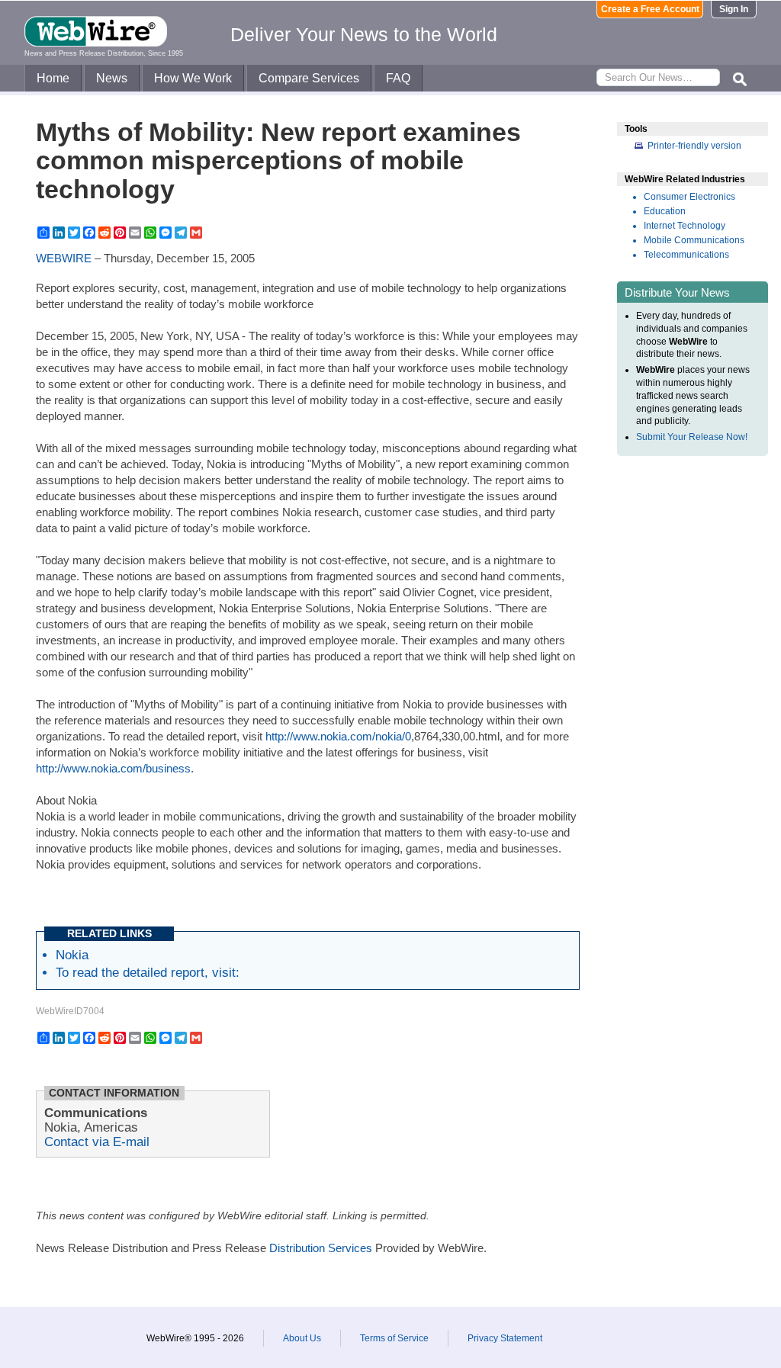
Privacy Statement (505, 1338)
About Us (302, 1338)
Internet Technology (684, 225)
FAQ (398, 78)
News (111, 78)
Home (53, 78)
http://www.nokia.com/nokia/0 (338, 736)
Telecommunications (686, 254)
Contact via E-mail (96, 1141)
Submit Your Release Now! (691, 437)
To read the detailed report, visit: (147, 972)
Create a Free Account (650, 9)
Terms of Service (394, 1338)
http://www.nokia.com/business (113, 768)
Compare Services (309, 78)
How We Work (193, 78)
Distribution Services (320, 1247)
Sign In (733, 9)
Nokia (72, 955)
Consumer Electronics (689, 196)
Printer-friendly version (694, 145)
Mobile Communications (694, 240)
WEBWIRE (64, 258)
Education (665, 211)
